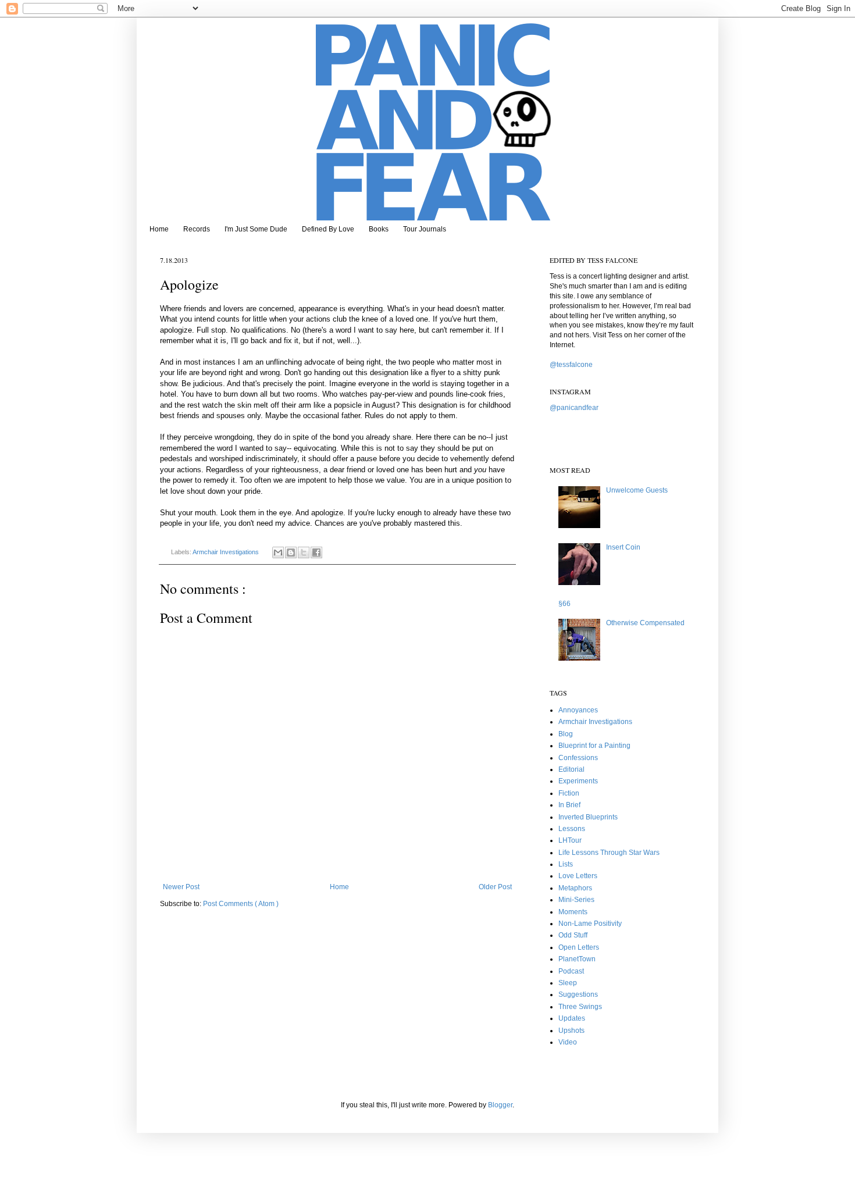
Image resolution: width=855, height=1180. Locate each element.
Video (567, 1042)
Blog (565, 734)
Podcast (571, 971)
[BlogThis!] (291, 552)
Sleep (567, 983)
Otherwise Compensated (645, 623)
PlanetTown (577, 959)
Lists (565, 864)
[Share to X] (303, 552)
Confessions (578, 758)
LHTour (570, 840)
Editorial (571, 769)
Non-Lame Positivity (590, 923)
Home (159, 229)
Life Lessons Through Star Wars (609, 853)
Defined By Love (328, 229)
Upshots (571, 1030)
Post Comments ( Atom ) (241, 904)
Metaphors (575, 888)
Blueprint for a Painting (594, 745)
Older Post (495, 887)
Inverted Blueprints (588, 817)
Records (196, 229)
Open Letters (578, 947)
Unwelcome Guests (637, 490)
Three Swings (580, 1007)
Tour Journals (424, 229)
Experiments (578, 781)
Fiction (568, 793)
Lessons (571, 829)
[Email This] (278, 552)
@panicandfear (574, 408)
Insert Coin (623, 547)
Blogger (500, 1105)
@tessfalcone (571, 365)
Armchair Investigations (227, 551)
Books (379, 229)
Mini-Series (576, 900)
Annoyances (578, 710)
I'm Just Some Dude (256, 229)
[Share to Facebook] (316, 552)
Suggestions (578, 994)
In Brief (569, 805)
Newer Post (181, 887)
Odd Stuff (572, 935)
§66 (564, 604)
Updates (571, 1018)
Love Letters (577, 876)
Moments (572, 912)
